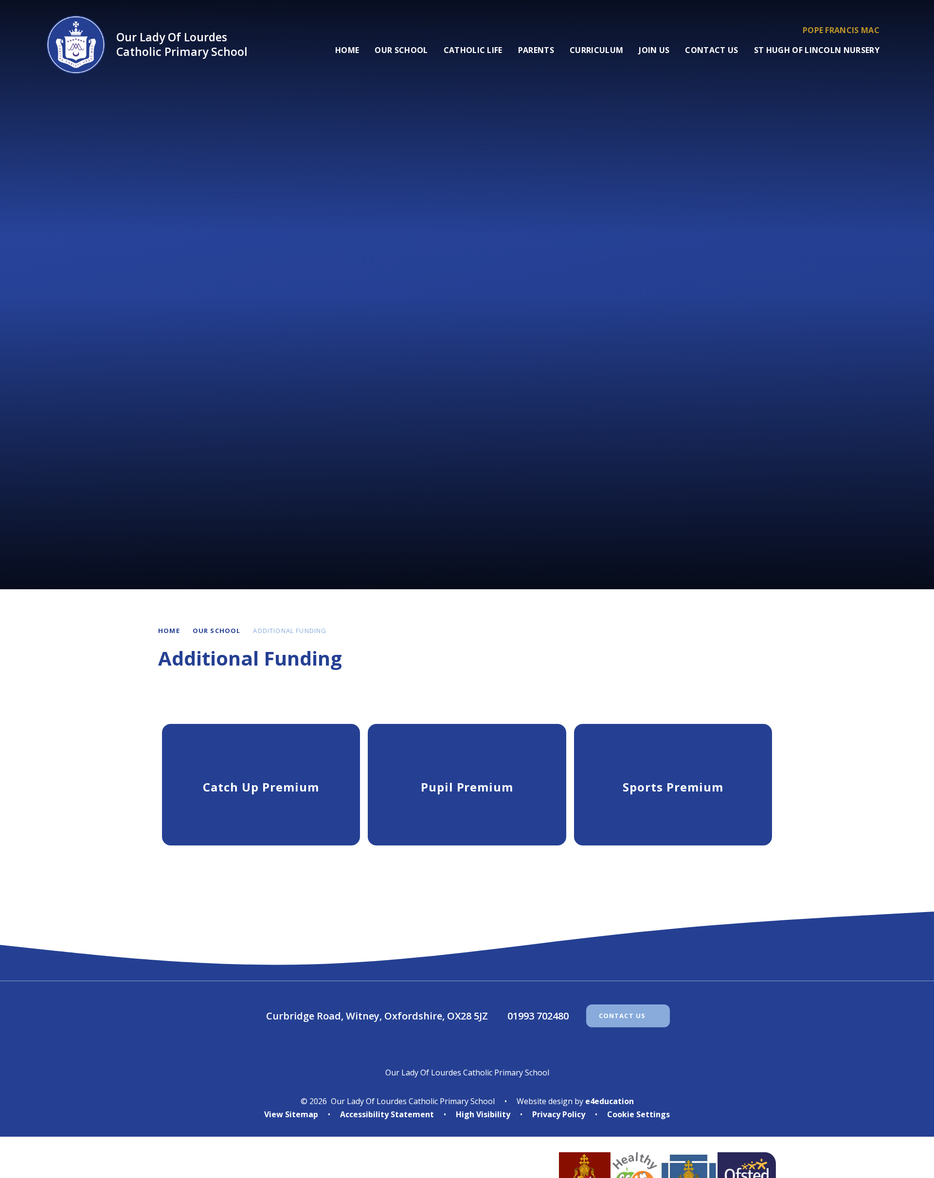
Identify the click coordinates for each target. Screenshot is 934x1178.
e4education (609, 1101)
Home (169, 630)
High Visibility (483, 1114)
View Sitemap (291, 1114)
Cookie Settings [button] (638, 1114)
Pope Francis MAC (841, 30)
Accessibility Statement (387, 1114)
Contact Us (622, 1015)
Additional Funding (289, 630)
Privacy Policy (558, 1114)
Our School (217, 630)
